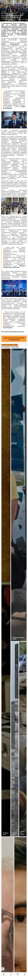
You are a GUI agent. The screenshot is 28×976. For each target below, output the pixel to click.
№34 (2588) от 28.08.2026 (10, 347)
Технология (10, 11)
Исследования (4, 11)
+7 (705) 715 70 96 (14, 339)
